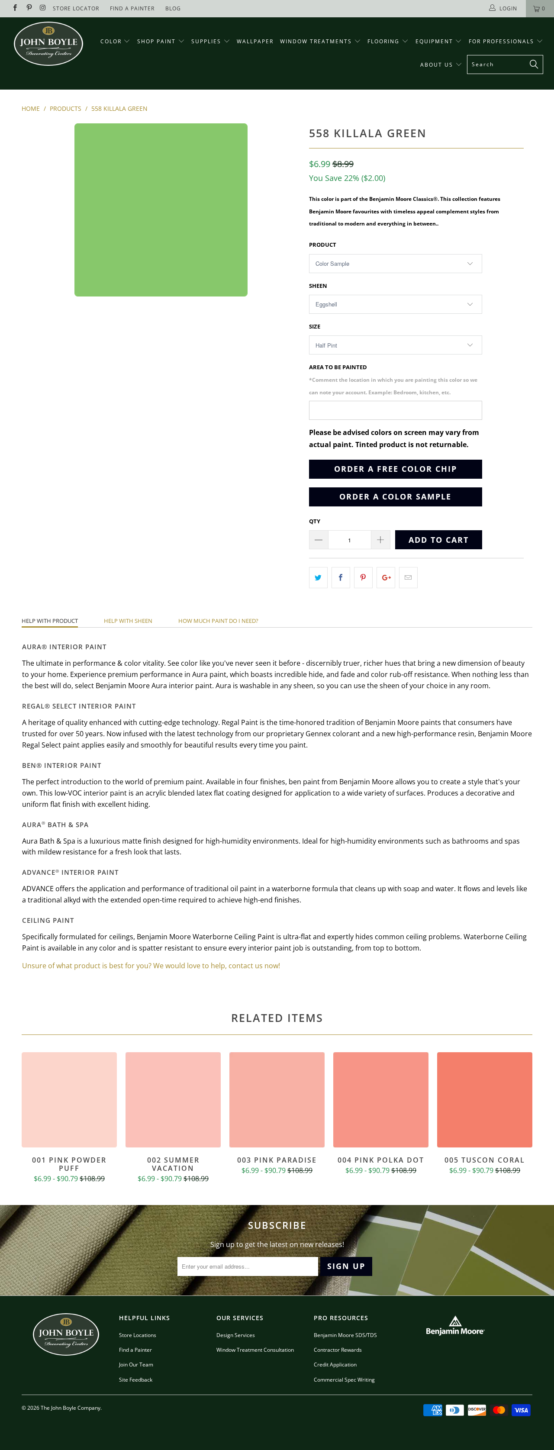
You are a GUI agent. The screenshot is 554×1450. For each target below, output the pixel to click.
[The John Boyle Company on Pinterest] (28, 8)
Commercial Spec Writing (344, 1379)
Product (322, 244)
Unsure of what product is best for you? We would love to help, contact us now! (151, 965)
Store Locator (76, 8)
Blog (173, 8)
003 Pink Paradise (277, 1099)
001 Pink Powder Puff (69, 1099)
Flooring (383, 41)
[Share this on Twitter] (318, 577)
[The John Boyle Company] (49, 43)
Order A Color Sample (395, 496)
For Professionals (502, 41)
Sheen (318, 286)
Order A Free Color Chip (395, 469)
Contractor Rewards (338, 1349)
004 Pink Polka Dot (380, 1099)
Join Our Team (136, 1364)
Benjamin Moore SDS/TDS (345, 1335)
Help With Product (50, 621)
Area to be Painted (393, 379)
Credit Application (335, 1364)
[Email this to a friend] (408, 577)
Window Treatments (317, 41)
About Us (437, 64)
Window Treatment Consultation (255, 1349)
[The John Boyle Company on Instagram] (42, 8)
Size (314, 326)
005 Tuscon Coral (484, 1099)
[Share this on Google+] (386, 577)
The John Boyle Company (70, 1407)
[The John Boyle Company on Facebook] (14, 8)
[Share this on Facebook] (341, 577)
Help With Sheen (128, 621)
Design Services (235, 1335)
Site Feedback (135, 1379)
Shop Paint (156, 41)
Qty (314, 521)
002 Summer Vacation (173, 1099)
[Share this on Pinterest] (363, 577)
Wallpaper (255, 41)
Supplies (206, 41)
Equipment (435, 41)
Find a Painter (135, 1349)
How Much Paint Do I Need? (218, 621)
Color (111, 41)
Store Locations (137, 1335)
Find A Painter (132, 8)
